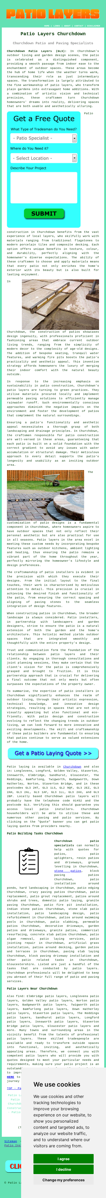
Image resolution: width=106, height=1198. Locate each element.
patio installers (56, 809)
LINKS (57, 26)
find (19, 996)
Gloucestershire (20, 964)
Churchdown (72, 766)
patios (21, 737)
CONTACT (78, 26)
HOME (46, 26)
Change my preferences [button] (63, 1180)
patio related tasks (43, 960)
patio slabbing (63, 921)
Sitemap (10, 1141)
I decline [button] (63, 1169)
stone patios (67, 871)
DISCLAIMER (93, 26)
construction (49, 331)
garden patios (87, 947)
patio (70, 435)
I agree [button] (63, 1159)
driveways (37, 930)
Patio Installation (20, 1145)
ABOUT (67, 26)
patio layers (61, 85)
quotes (83, 849)
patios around (45, 947)
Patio (11, 766)
